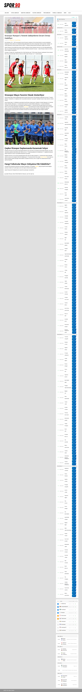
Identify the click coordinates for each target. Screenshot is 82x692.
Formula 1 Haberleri (57, 12)
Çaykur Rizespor (44, 157)
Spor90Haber (18, 40)
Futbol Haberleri (15, 12)
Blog (70, 12)
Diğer (65, 12)
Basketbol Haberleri (25, 12)
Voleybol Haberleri (36, 12)
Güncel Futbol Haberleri (17, 173)
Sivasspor (26, 106)
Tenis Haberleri (46, 12)
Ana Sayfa (7, 12)
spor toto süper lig (30, 173)
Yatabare (36, 166)
